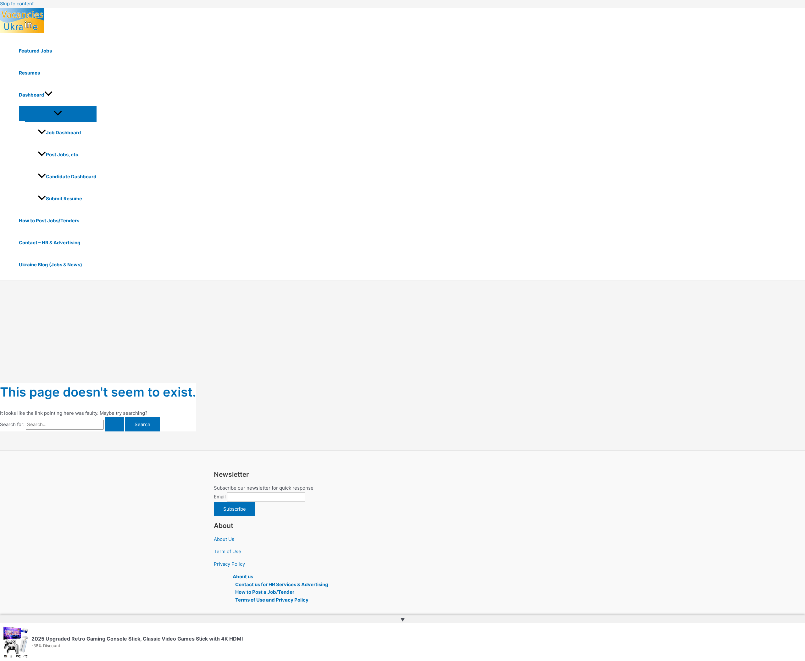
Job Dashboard (63, 133)
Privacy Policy (229, 564)
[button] (48, 95)
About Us (224, 539)
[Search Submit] (114, 424)
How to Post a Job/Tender (264, 592)
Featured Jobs (35, 51)
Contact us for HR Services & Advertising (281, 584)
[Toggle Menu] (58, 113)
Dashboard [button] (31, 95)
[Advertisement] (402, 328)
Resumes (29, 73)
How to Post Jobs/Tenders (49, 221)
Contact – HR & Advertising (49, 243)
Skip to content (17, 4)
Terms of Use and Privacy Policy (271, 600)
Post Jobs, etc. (63, 155)
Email (220, 497)
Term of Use (227, 551)
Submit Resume (64, 199)
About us (243, 577)
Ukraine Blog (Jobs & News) (50, 265)
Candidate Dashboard (71, 177)
